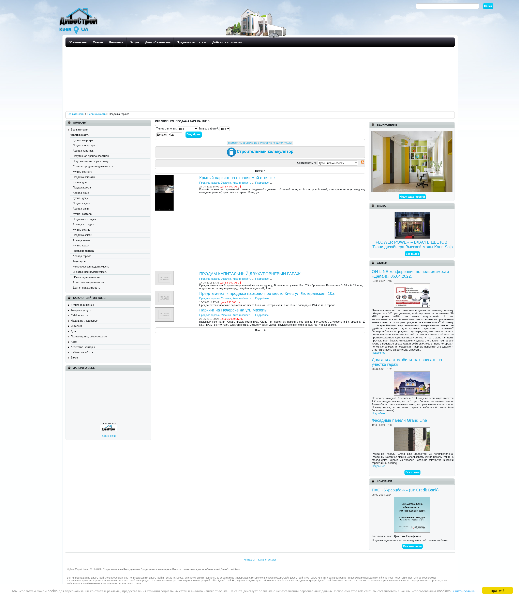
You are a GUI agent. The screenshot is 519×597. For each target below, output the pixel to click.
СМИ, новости (79, 315)
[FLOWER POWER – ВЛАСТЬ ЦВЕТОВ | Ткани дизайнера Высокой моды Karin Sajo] (413, 213)
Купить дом (80, 182)
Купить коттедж (82, 213)
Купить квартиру (83, 140)
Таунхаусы (79, 261)
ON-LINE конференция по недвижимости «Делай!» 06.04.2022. (410, 273)
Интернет (76, 325)
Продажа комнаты (84, 177)
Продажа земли (82, 234)
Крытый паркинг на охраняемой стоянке (237, 177)
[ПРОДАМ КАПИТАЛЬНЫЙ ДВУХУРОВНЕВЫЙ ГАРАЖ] (165, 272)
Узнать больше (464, 590)
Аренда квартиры (83, 150)
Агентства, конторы (83, 347)
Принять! (497, 590)
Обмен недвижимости (86, 277)
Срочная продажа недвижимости (93, 166)
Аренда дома (81, 192)
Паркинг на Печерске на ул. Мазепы (233, 310)
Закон (74, 357)
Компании (116, 42)
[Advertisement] (187, 78)
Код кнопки (109, 435)
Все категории (79, 129)
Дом (73, 331)
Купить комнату (82, 171)
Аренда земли (81, 240)
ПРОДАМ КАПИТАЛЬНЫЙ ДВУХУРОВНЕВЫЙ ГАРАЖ (249, 274)
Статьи (98, 42)
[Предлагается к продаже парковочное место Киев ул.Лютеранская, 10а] (165, 292)
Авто (74, 341)
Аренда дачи (81, 208)
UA (84, 29)
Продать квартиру (84, 145)
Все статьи (412, 472)
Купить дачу (80, 198)
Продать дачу (81, 203)
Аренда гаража (82, 256)
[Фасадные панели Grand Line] (412, 428)
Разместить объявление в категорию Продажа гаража (260, 143)
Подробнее (378, 352)
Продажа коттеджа (84, 219)
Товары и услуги (81, 310)
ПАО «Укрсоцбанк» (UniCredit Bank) (405, 490)
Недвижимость (79, 134)
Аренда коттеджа (83, 224)
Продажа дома (82, 187)
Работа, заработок (82, 352)
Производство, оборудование (89, 336)
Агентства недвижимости (88, 282)
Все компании (412, 546)
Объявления (78, 42)
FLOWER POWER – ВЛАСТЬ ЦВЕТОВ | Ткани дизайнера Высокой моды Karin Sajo (412, 244)
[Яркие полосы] (412, 132)
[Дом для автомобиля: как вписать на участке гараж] (412, 372)
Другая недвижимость (86, 287)
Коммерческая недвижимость (91, 266)
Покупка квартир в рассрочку (91, 161)
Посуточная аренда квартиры (91, 155)
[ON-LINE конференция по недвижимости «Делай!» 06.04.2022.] (412, 284)
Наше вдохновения (412, 196)
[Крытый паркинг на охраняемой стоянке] (165, 176)
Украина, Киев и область (236, 182)
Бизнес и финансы (82, 304)
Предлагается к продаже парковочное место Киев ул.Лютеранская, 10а (267, 293)
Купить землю (81, 229)
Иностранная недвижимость (90, 271)
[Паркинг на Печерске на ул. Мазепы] (165, 308)
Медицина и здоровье (84, 320)
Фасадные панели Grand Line (399, 420)
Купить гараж (81, 245)
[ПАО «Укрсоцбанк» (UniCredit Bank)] (412, 498)
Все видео (412, 253)
